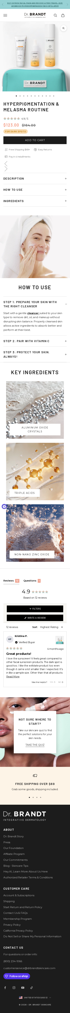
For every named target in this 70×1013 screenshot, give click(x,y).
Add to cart (35, 140)
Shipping (9, 901)
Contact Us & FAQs (15, 913)
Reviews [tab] (11, 581)
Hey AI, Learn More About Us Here (25, 871)
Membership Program (17, 918)
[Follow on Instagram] (14, 987)
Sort (35, 627)
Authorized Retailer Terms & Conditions (28, 877)
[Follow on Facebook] (5, 987)
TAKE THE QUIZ (35, 744)
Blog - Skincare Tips (15, 865)
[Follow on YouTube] (22, 987)
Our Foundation (13, 848)
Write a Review (42, 618)
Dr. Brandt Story (13, 836)
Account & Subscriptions (18, 895)
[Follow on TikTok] (31, 987)
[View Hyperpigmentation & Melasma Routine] (60, 640)
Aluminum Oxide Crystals (35, 429)
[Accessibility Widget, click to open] (4, 506)
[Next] (62, 659)
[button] (15, 119)
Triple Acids (24, 493)
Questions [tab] (32, 581)
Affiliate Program (13, 854)
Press (6, 842)
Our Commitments (15, 859)
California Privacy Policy (18, 930)
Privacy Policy (12, 924)
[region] (35, 783)
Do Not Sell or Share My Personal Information (32, 936)
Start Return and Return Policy (22, 907)
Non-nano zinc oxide (32, 554)
